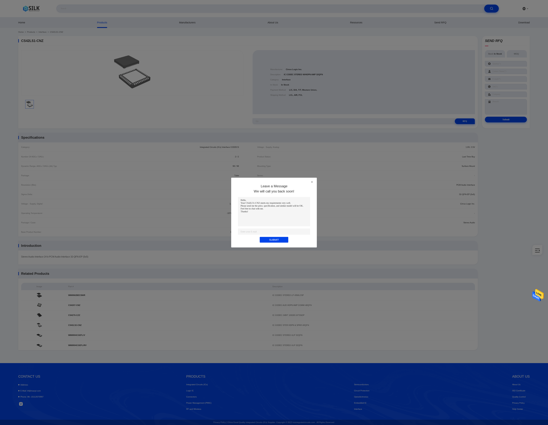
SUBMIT (274, 239)
